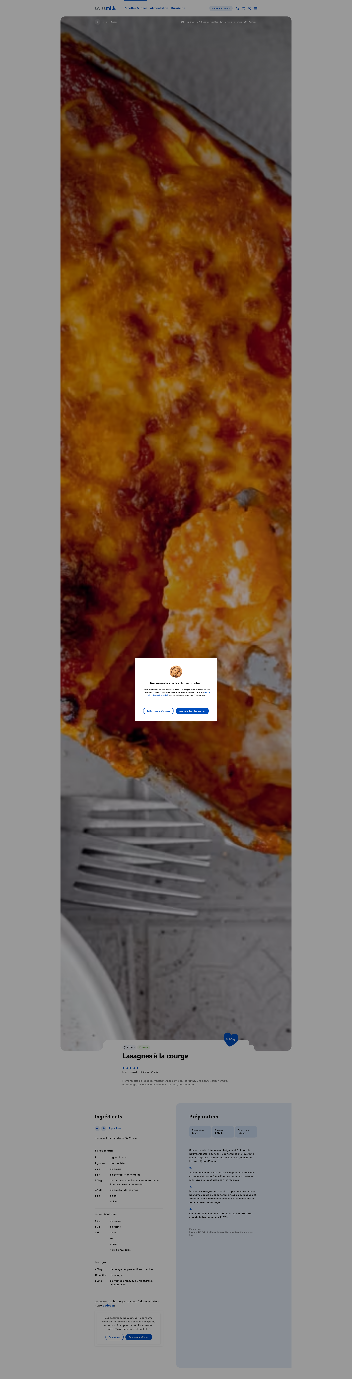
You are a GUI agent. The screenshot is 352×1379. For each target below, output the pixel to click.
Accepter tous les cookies (192, 711)
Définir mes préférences (158, 711)
